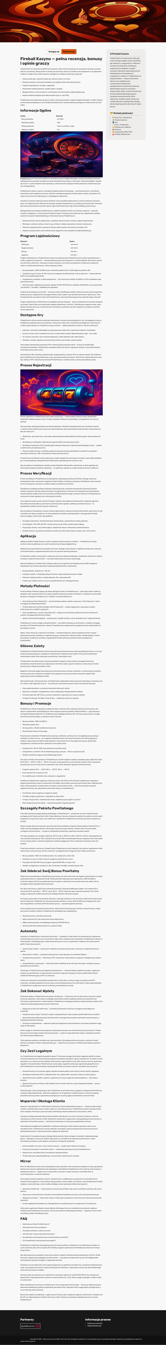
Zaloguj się (53, 51)
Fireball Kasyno (25, 178)
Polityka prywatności (94, 1323)
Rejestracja (69, 51)
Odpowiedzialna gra (94, 1326)
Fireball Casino (25, 1339)
